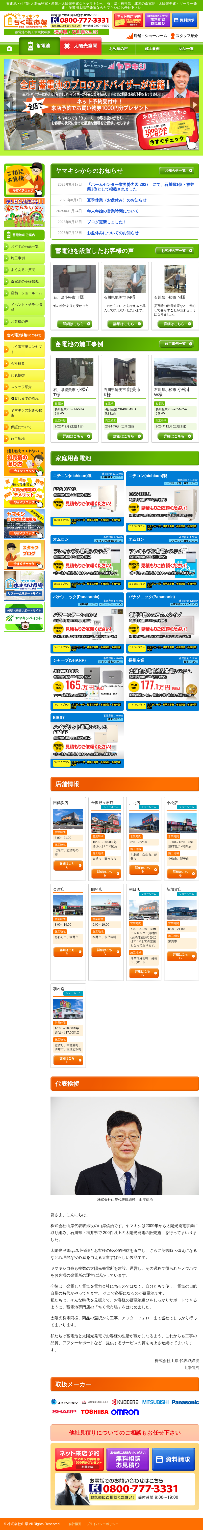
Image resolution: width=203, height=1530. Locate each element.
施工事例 (18, 258)
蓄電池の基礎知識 (25, 281)
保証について (21, 427)
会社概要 (18, 363)
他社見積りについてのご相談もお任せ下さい (125, 1433)
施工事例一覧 (175, 344)
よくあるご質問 (23, 270)
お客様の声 (19, 322)
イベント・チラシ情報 (26, 307)
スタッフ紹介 (21, 387)
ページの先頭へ (197, 1512)
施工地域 (18, 439)
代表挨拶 (18, 375)
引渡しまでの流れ (25, 398)
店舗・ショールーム (26, 293)
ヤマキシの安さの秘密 (26, 412)
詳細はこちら (73, 324)
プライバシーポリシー (102, 1524)
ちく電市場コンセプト (26, 349)
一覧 (175, 170)
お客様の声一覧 (173, 251)
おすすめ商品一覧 (25, 246)
